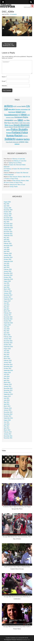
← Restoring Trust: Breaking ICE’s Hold (8, 44)
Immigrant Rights (21, 117)
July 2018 (6, 283)
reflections (25, 135)
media (20, 122)
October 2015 (7, 344)
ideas (24, 114)
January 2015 (7, 362)
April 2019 (6, 267)
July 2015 (6, 350)
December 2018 (8, 273)
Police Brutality (19, 129)
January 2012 (7, 434)
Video (26, 142)
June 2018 (6, 285)
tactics (27, 139)
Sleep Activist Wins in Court (17, 184)
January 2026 (7, 208)
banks (24, 106)
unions (21, 142)
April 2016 (6, 333)
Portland (8, 132)
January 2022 (7, 229)
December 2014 (8, 364)
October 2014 (7, 368)
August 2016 (7, 325)
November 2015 (8, 342)
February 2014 (8, 384)
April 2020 (6, 251)
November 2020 (8, 245)
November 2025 (8, 209)
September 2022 (8, 227)
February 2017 (8, 313)
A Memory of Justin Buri (18, 158)
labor (20, 120)
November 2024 (8, 219)
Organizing (26, 127)
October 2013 (7, 392)
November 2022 (8, 225)
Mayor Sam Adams (13, 122)
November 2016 (8, 319)
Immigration (8, 120)
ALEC (15, 106)
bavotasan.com (26, 639)
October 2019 (7, 259)
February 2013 (8, 408)
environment (24, 109)
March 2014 (7, 382)
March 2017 (7, 311)
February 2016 (8, 336)
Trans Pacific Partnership (12, 142)
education (11, 109)
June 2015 (6, 352)
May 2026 (6, 204)
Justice (15, 120)
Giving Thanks (14, 186)
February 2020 (8, 253)
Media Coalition (26, 122)
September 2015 (8, 346)
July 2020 (6, 247)
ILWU (28, 114)
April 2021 (6, 239)
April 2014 (6, 380)
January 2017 (7, 315)
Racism (18, 135)
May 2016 (6, 330)
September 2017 (8, 299)
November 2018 (8, 275)
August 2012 (7, 420)
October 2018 (7, 277)
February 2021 (8, 243)
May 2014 (6, 378)
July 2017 (6, 303)
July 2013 (6, 398)
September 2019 (8, 261)
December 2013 (8, 388)
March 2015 (7, 358)
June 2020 (6, 249)
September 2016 (8, 323)
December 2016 (8, 317)
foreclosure (11, 112)
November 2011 (8, 438)
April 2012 (6, 428)
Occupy (11, 125)
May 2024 (6, 221)
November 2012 (8, 414)
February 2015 (8, 360)
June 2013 (6, 400)
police (8, 130)
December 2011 (8, 436)
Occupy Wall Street (18, 127)
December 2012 (8, 412)
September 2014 (8, 370)
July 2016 (6, 327)
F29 (29, 109)
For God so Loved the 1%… (17, 479)
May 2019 (6, 265)
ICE (19, 115)
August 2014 (7, 372)
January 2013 (7, 410)
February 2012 (8, 432)
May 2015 (6, 354)
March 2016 (7, 334)
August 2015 (7, 348)
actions (8, 105)
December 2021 (8, 231)
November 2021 (8, 233)
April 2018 (6, 287)
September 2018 (8, 279)
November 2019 (8, 257)
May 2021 (6, 237)
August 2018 (7, 281)
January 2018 (7, 293)
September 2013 (8, 394)
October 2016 (7, 321)
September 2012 (8, 418)
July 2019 (6, 263)
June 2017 (6, 305)
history (23, 112)
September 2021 (8, 235)
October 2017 (7, 297)
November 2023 (8, 223)
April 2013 (6, 404)
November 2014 (8, 366)
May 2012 (6, 426)
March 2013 (7, 406)
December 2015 (8, 340)
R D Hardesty (7, 168)
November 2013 (8, 390)
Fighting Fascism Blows (15, 162)
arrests (19, 106)
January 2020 (7, 255)
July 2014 (6, 374)
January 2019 (7, 271)
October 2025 (7, 211)
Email (4, 81)
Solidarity (10, 138)
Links (24, 120)
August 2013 (7, 396)
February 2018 (8, 291)
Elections (17, 109)
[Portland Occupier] (17, 6)
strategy (19, 139)
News (6, 125)
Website (4, 85)
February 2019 (8, 269)
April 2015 (6, 356)
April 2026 (6, 206)
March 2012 (7, 430)
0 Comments (13, 14)
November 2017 (8, 295)
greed (18, 112)
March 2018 (7, 289)
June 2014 (6, 376)
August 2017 (7, 301)
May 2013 (6, 402)
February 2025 (8, 214)
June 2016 (6, 329)
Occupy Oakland (9, 127)
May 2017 (6, 307)
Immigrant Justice (10, 117)
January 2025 (7, 215)
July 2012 (6, 422)
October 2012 (7, 416)
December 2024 (8, 217)
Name (4, 76)
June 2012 (6, 424)
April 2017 (6, 309)
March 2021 (7, 241)
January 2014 (7, 386)
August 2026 (7, 202)
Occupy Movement (21, 125)
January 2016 (7, 338)
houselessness (11, 115)
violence (17, 144)
